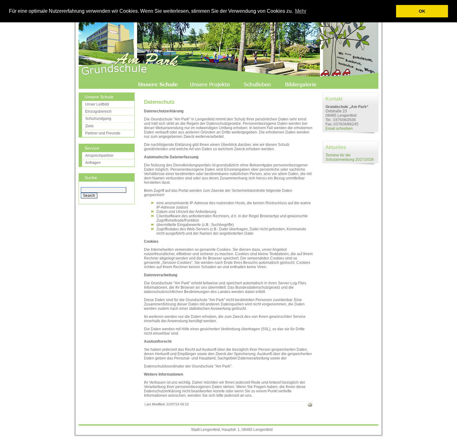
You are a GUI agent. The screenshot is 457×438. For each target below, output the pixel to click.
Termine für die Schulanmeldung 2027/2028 (349, 157)
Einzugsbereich (98, 111)
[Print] (309, 406)
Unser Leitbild (97, 104)
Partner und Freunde (102, 133)
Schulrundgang (98, 118)
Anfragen (93, 162)
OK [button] (422, 11)
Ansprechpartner (99, 155)
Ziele (89, 126)
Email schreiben (339, 128)
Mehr (300, 11)
